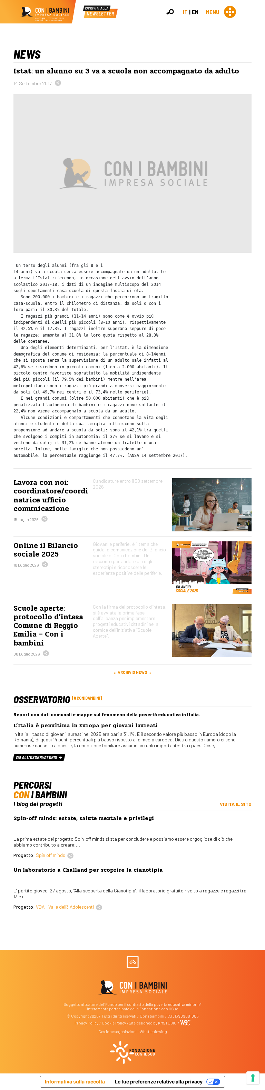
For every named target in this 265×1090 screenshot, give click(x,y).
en (195, 11)
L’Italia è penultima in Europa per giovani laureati (85, 725)
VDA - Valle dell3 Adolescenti (65, 907)
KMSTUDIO (167, 1023)
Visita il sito (236, 804)
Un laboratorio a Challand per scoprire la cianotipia (88, 870)
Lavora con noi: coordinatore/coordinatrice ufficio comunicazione (50, 495)
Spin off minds (50, 855)
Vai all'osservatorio (37, 757)
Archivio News (132, 672)
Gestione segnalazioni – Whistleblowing (132, 1031)
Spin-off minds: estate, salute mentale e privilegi (83, 818)
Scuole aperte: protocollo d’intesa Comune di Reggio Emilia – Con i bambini (48, 626)
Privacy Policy (86, 1023)
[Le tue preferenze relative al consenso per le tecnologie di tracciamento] (252, 1077)
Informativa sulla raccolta (75, 1081)
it (185, 11)
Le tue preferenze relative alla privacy (159, 1081)
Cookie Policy (114, 1023)
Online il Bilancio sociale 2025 (45, 550)
